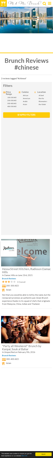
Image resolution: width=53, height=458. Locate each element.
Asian (25, 104)
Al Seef (41, 95)
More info (24, 456)
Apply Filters (26, 114)
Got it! (43, 454)
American (26, 98)
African (25, 95)
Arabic (25, 101)
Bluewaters (43, 101)
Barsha (41, 98)
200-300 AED (12, 100)
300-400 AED (12, 103)
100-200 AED (12, 97)
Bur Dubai (42, 104)
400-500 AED (12, 106)
